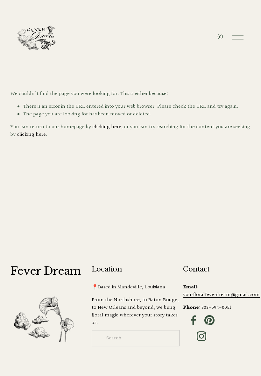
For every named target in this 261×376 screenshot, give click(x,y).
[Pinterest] (209, 320)
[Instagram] (201, 336)
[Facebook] (193, 320)
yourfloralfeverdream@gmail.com (221, 295)
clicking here (106, 127)
